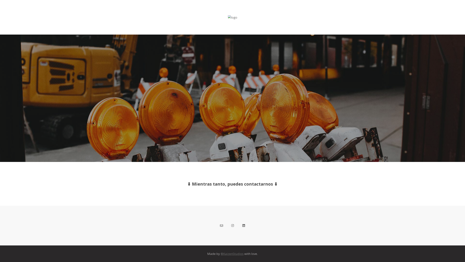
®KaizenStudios (232, 254)
